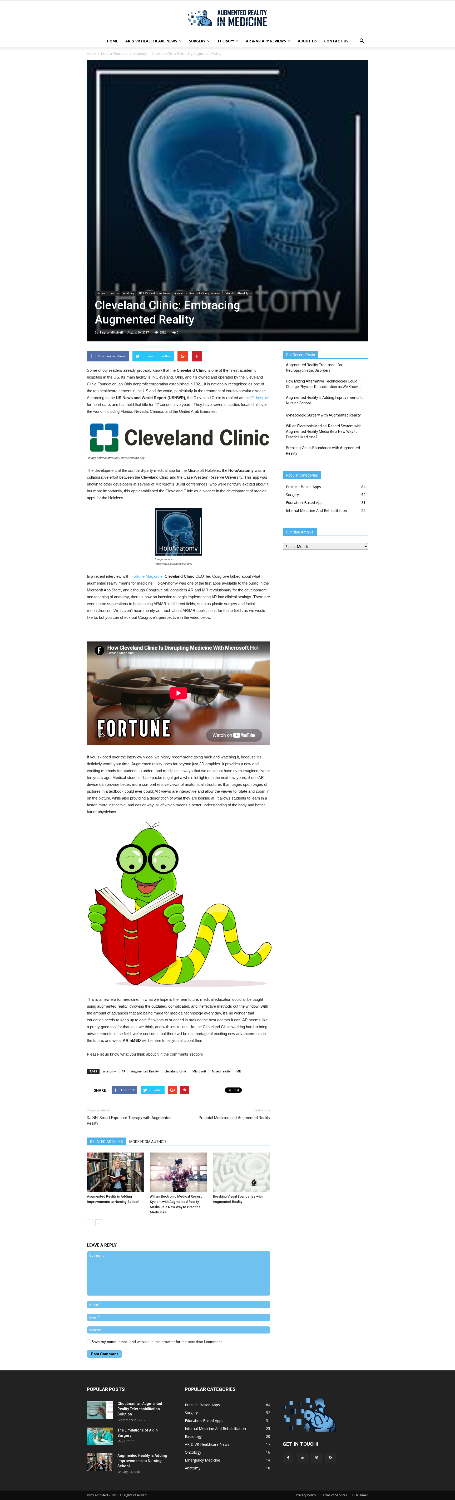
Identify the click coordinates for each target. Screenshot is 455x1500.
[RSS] (330, 1458)
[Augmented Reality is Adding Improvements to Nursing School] (115, 1172)
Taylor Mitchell (111, 332)
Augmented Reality (145, 1071)
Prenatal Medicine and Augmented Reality (234, 1117)
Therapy (225, 40)
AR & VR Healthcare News (151, 40)
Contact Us (336, 40)
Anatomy (140, 53)
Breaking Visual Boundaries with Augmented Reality (323, 450)
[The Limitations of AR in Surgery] (100, 1436)
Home (112, 40)
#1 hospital (259, 397)
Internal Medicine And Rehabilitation (316, 510)
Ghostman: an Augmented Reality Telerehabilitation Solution (139, 1408)
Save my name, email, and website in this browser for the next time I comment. (157, 1342)
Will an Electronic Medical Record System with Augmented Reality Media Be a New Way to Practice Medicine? (324, 431)
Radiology (193, 1436)
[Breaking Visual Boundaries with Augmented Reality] (241, 1172)
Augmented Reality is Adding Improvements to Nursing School (325, 400)
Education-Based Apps (238, 293)
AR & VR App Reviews (266, 40)
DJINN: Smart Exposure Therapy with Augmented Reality (129, 1120)
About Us (307, 40)
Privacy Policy (306, 1495)
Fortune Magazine (146, 576)
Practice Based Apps (303, 486)
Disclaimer (360, 1495)
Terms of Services (334, 1495)
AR (123, 1071)
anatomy (109, 1071)
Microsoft (199, 1071)
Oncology (193, 1452)
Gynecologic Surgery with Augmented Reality (323, 415)
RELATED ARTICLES (106, 1142)
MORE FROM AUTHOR (147, 1142)
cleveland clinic (176, 1071)
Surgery (197, 40)
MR (238, 1071)
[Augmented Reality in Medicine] (227, 18)
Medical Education (114, 53)
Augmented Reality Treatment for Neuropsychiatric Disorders (314, 367)
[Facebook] (288, 1458)
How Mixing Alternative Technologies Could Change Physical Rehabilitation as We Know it (323, 384)
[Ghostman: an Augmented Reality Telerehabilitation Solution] (100, 1410)
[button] (361, 41)
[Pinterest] (316, 1458)
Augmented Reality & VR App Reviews (197, 293)
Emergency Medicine (202, 1460)
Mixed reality (221, 1071)
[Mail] (302, 1458)
